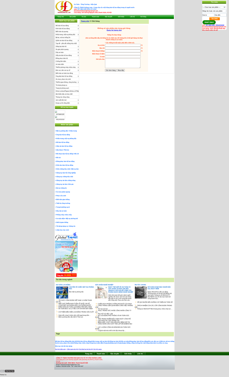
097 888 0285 (82, 9)
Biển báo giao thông (63, 199)
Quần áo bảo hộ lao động (64, 40)
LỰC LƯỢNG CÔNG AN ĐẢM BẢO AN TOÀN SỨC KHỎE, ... (113, 328)
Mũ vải (58, 157)
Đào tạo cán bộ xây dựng (63, 346)
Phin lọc (66, 150)
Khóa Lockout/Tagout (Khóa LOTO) (67, 91)
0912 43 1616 (91, 9)
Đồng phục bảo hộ (62, 58)
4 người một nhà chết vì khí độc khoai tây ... (112, 330)
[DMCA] (7, 372)
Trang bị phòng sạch (62, 88)
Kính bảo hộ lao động (63, 28)
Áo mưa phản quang (63, 192)
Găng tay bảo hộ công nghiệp (66, 173)
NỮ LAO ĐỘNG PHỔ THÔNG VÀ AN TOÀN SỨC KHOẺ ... (112, 316)
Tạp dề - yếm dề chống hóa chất (66, 43)
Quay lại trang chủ (114, 30)
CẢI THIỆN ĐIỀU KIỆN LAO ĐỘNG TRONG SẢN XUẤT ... (75, 312)
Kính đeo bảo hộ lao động (64, 165)
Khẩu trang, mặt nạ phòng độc (65, 34)
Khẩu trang (73, 131)
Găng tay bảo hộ (61, 46)
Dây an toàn (60, 52)
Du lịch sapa (98, 349)
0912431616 (220, 25)
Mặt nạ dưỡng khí (72, 218)
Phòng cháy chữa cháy (64, 215)
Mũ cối (76, 154)
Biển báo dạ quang (62, 31)
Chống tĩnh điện (61, 61)
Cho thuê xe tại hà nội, (86, 349)
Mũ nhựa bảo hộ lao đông (64, 154)
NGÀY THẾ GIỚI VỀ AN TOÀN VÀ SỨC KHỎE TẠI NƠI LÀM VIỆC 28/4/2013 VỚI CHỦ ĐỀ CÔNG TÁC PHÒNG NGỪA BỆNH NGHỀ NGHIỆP (120, 289)
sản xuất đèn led (61, 100)
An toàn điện (60, 64)
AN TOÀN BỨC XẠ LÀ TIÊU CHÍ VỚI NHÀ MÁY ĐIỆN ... (74, 309)
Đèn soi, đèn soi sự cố (63, 70)
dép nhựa (59, 150)
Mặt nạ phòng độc (62, 131)
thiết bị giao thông (62, 222)
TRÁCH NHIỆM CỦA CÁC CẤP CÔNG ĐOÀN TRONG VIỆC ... (153, 306)
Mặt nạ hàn (75, 169)
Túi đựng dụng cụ (61, 85)
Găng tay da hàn (61, 184)
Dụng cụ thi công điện (63, 103)
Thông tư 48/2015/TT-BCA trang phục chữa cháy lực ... (154, 309)
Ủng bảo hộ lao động (63, 135)
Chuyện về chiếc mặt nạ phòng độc (81, 288)
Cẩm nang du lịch (72, 349)
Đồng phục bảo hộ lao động (65, 161)
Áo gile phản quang (62, 49)
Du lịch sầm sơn (60, 349)
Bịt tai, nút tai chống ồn (63, 37)
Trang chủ (85, 21)
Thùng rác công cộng (62, 97)
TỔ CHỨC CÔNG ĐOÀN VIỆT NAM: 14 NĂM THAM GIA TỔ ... (74, 301)
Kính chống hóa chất (63, 169)
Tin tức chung (140, 285)
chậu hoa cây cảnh (62, 230)
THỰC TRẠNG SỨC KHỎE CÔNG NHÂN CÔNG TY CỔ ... (113, 311)
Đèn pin (70, 184)
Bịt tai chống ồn (61, 188)
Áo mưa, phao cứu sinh (63, 79)
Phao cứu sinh (61, 196)
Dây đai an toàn (61, 211)
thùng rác (72, 226)
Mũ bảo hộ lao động (62, 25)
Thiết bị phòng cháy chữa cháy (66, 67)
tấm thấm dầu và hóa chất (64, 94)
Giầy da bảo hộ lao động (64, 55)
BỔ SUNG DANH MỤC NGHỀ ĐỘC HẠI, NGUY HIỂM (159, 288)
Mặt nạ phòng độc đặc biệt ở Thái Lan (70, 317)
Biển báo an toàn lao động (64, 73)
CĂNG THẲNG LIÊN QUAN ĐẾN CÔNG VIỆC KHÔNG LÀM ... (114, 306)
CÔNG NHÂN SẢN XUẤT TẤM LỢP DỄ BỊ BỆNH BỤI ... (113, 324)
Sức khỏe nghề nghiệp (104, 285)
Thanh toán (101, 354)
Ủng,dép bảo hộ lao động (64, 76)
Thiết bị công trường (63, 203)
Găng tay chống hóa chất (64, 176)
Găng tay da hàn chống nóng (65, 180)
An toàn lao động (63, 285)
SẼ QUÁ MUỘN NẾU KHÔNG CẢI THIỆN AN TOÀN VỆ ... (154, 303)
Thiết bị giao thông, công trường (66, 82)
